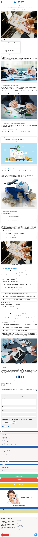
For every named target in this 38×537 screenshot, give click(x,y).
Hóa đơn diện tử (4, 471)
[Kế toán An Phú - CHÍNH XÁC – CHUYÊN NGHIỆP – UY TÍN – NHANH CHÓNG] (19, 2)
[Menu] (1, 2)
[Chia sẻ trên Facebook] (16, 377)
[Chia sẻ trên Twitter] (18, 377)
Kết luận (5, 51)
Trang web (3, 414)
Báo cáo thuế (4, 434)
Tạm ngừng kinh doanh (5, 467)
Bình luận (3, 398)
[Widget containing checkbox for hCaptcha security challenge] (9, 422)
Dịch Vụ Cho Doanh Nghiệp (6, 448)
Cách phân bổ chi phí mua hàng (9, 50)
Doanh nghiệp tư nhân (5, 457)
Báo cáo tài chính (4, 437)
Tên (2, 406)
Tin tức (19, 5)
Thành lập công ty (20, 523)
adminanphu (24, 9)
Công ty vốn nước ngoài (5, 454)
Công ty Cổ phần (4, 453)
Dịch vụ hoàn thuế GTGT (5, 441)
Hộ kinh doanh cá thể (5, 456)
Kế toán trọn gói (4, 432)
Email (3, 410)
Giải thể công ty (4, 468)
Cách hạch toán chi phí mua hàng (9, 49)
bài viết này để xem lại (25, 380)
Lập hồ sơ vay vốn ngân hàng (6, 438)
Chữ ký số (3, 470)
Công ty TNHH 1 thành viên (6, 450)
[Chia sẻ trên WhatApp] (15, 377)
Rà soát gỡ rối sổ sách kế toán (6, 443)
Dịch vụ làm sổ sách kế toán (6, 435)
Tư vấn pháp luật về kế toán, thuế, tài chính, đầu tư (9, 444)
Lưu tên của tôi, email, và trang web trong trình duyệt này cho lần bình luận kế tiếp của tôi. (17, 419)
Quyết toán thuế (4, 440)
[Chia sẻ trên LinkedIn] (23, 377)
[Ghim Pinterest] (21, 377)
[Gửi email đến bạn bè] (20, 377)
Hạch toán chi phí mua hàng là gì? (9, 42)
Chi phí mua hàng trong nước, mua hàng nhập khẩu (12, 43)
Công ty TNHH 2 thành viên (6, 451)
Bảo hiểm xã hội (4, 465)
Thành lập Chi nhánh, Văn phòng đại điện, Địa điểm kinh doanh (11, 459)
